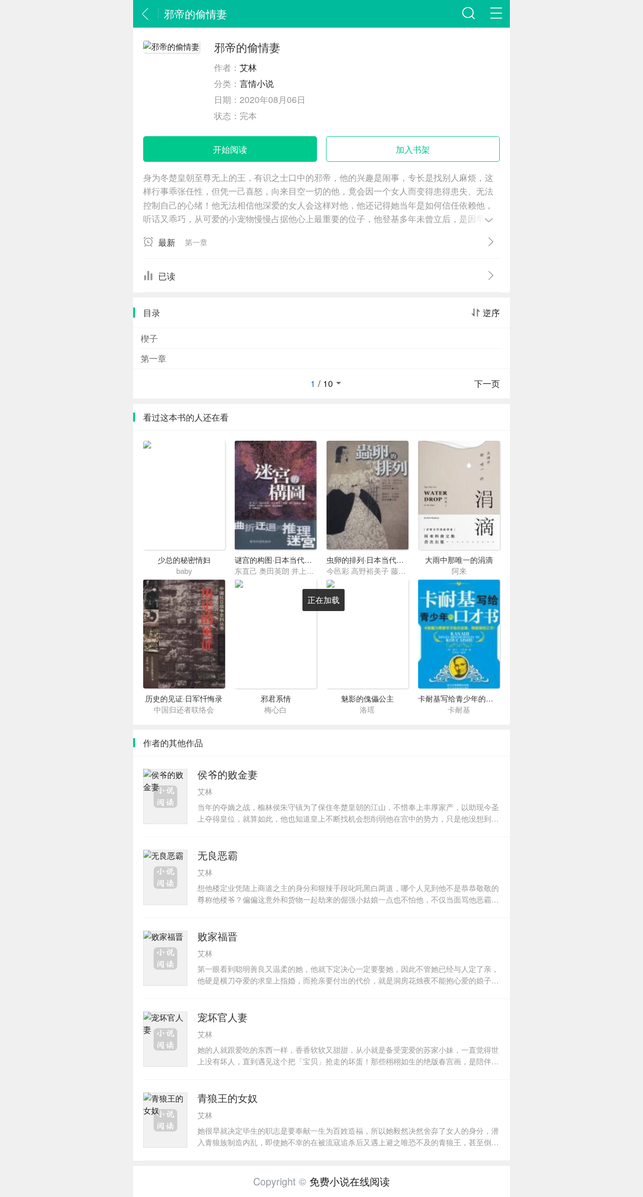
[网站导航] (496, 14)
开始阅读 (230, 149)
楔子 (149, 338)
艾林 (248, 67)
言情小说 (257, 83)
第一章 (153, 358)
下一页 (487, 383)
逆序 (491, 313)
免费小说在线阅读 (349, 1181)
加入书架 (413, 149)
